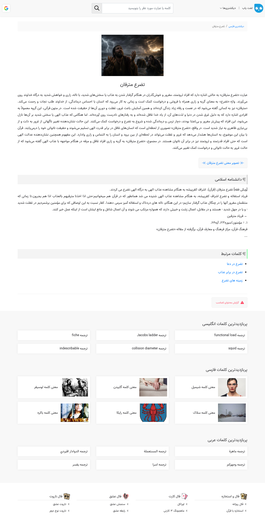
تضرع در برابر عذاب (230, 272)
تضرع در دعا (235, 264)
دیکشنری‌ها (229, 8)
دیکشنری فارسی (236, 26)
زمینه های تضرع (232, 280)
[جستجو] (97, 8)
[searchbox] (132, 8)
